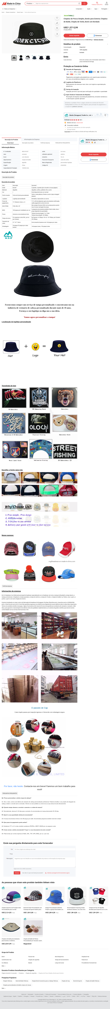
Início (3, 12)
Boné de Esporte (77, 981)
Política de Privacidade (50, 994)
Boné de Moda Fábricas (22, 981)
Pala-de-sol (85, 959)
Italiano (46, 996)
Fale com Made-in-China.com (64, 994)
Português (26, 996)
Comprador (79, 9)
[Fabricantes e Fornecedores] (11, 3)
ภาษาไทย (83, 996)
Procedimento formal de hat (89, 963)
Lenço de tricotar (59, 963)
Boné (3, 956)
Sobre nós (23, 994)
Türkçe (88, 996)
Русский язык (39, 996)
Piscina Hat (31, 956)
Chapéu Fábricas (7, 981)
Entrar (106, 4)
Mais (3, 988)
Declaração (30, 994)
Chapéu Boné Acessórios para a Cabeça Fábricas (45, 981)
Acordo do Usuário (39, 994)
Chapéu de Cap (66, 981)
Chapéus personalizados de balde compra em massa (17, 985)
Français (32, 996)
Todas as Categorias (9, 9)
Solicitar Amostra (98, 39)
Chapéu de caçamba (33, 959)
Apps (95, 9)
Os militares (5, 963)
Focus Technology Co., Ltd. (52, 999)
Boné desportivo (59, 956)
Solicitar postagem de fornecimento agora (57, 873)
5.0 (87, 142)
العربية (63, 996)
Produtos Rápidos (77, 994)
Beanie (30, 963)
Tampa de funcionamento (62, 959)
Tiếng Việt (94, 996)
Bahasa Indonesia (102, 996)
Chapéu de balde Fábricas (92, 981)
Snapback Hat (85, 956)
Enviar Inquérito (74, 35)
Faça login (67, 131)
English (14, 996)
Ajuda (88, 9)
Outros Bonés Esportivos (30, 12)
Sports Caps (20, 12)
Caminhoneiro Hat (6, 959)
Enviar (17, 873)
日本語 (73, 996)
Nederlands (58, 996)
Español (20, 996)
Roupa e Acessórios (10, 12)
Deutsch (52, 996)
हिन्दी (78, 996)
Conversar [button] (98, 35)
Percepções (86, 994)
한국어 (68, 996)
